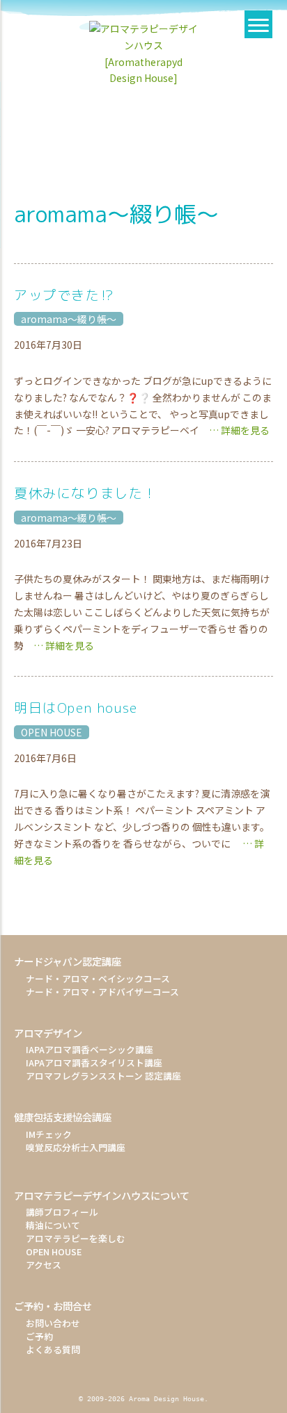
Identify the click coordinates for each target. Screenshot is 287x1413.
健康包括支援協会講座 (62, 1116)
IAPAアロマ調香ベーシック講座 (89, 1049)
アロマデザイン (48, 1032)
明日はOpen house (76, 707)
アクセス (43, 1264)
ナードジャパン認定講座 (67, 961)
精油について (53, 1225)
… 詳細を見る (234, 430)
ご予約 (39, 1336)
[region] (143, 116)
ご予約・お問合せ (53, 1305)
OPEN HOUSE (51, 732)
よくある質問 (53, 1349)
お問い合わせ (53, 1323)
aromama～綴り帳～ (68, 319)
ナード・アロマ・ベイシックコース (98, 978)
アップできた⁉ (64, 295)
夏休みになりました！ (85, 493)
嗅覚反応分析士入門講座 (75, 1147)
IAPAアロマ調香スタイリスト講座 (94, 1062)
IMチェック (49, 1134)
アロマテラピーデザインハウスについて (101, 1195)
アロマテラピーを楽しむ (75, 1238)
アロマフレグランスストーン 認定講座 (103, 1075)
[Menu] (258, 24)
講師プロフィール (62, 1211)
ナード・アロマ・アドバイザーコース (102, 991)
